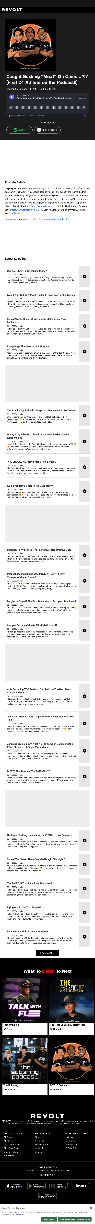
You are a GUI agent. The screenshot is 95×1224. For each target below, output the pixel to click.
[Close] (91, 1208)
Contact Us (71, 1141)
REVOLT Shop (72, 1148)
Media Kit (39, 1148)
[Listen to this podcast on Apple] (48, 129)
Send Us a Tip (41, 1144)
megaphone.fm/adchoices (57, 219)
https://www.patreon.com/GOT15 (26, 209)
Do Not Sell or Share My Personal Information (75, 1219)
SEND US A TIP (47, 1175)
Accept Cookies (49, 1219)
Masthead (39, 1141)
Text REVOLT (72, 1144)
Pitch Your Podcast (12, 1148)
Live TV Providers (12, 1144)
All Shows (8, 1137)
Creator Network (12, 1152)
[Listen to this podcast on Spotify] (19, 129)
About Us (39, 1137)
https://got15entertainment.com (41, 206)
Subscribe (70, 1137)
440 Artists (9, 1155)
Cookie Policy (19, 1214)
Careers (38, 1152)
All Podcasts (9, 1141)
